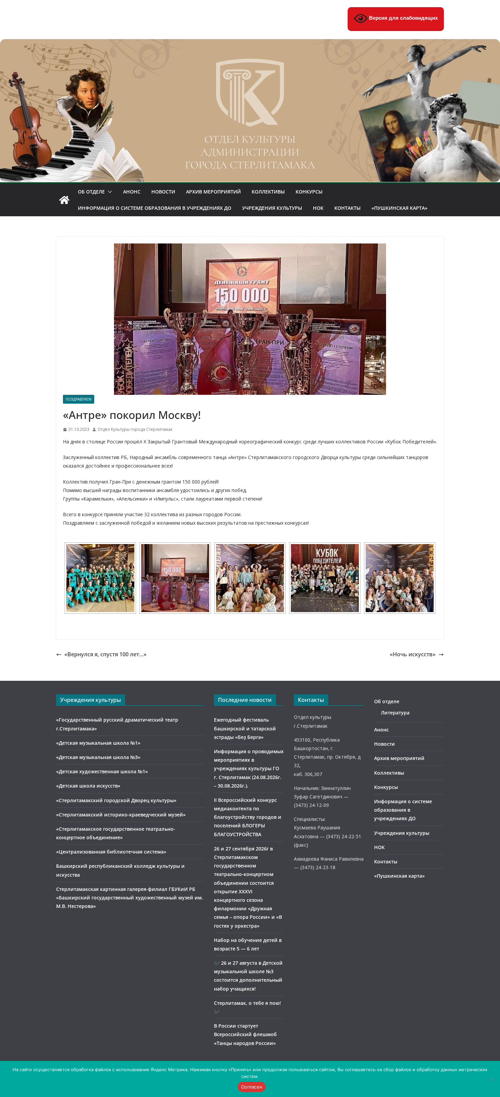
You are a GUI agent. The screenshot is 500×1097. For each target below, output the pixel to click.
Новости (163, 191)
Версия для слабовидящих (403, 18)
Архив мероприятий (213, 191)
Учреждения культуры (272, 208)
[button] (108, 192)
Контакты (347, 208)
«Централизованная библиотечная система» (111, 851)
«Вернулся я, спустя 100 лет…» (105, 654)
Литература (395, 712)
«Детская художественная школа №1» (102, 771)
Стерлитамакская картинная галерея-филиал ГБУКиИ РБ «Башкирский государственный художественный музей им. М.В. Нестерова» (129, 897)
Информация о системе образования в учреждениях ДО (154, 208)
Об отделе (91, 191)
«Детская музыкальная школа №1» (98, 743)
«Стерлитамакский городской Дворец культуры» (116, 800)
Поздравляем (78, 399)
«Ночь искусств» (413, 654)
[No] (491, 1079)
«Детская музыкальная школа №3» (98, 757)
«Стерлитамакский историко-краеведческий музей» (121, 814)
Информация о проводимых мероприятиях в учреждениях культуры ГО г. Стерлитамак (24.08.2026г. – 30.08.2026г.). (249, 768)
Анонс (131, 191)
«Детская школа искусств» (88, 785)
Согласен (251, 1087)
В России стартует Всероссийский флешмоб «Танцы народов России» (245, 1034)
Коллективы (268, 191)
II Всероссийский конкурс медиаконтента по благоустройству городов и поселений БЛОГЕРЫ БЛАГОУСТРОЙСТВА (247, 817)
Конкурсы (309, 191)
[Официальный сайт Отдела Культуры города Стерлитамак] (250, 44)
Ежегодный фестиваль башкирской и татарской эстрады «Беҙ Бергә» (245, 728)
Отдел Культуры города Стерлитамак (135, 429)
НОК (318, 208)
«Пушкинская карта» (399, 208)
